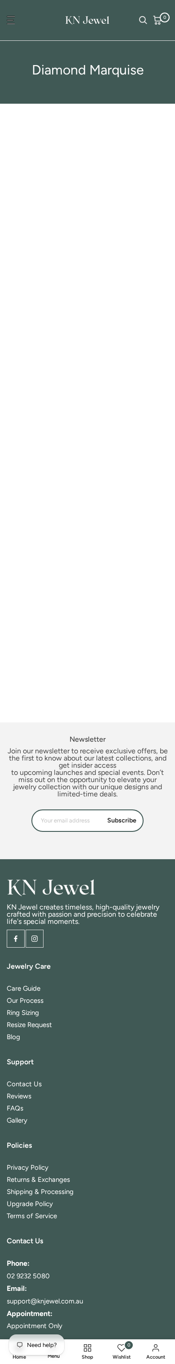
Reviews (19, 1096)
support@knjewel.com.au (45, 1301)
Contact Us (24, 1084)
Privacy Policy (27, 1167)
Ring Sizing (23, 1013)
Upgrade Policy (30, 1204)
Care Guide (23, 988)
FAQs (15, 1108)
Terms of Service (32, 1216)
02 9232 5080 (28, 1276)
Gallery (17, 1120)
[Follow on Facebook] (16, 939)
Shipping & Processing (40, 1192)
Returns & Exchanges (38, 1180)
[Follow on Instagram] (35, 939)
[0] (157, 20)
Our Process (25, 1001)
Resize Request (29, 1025)
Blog (13, 1037)
